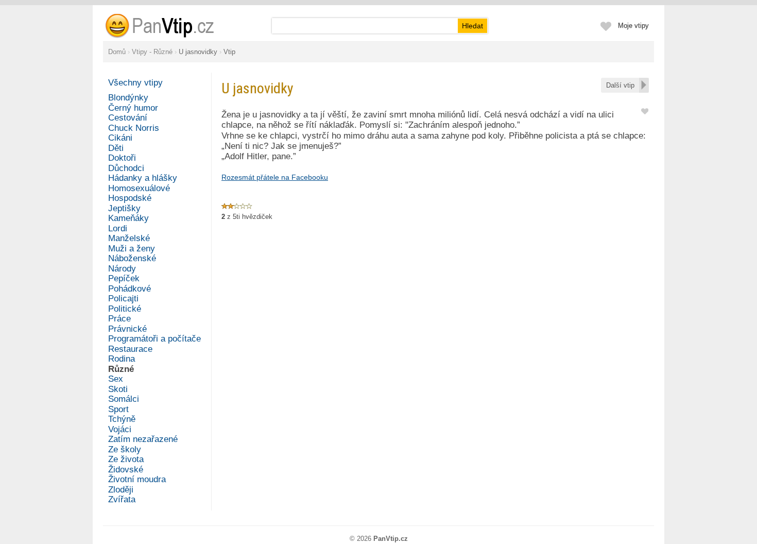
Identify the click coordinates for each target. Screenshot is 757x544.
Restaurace (130, 349)
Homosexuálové (139, 188)
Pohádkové (129, 289)
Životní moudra (137, 479)
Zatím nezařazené (143, 439)
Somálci (123, 399)
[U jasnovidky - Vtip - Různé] (172, 25)
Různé (121, 369)
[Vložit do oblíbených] (645, 110)
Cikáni (120, 138)
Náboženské (132, 258)
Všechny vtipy (135, 83)
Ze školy (124, 449)
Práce (119, 319)
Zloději (120, 490)
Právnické (127, 329)
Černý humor (133, 108)
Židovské (125, 469)
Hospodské (129, 198)
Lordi (117, 228)
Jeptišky (124, 208)
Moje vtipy (633, 25)
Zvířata (121, 499)
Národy (122, 269)
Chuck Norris (133, 128)
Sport (118, 409)
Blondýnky (128, 98)
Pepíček (124, 278)
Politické (124, 309)
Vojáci (119, 429)
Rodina (121, 359)
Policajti (123, 298)
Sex (115, 379)
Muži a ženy (131, 248)
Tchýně (121, 419)
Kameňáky (128, 218)
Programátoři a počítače (154, 339)
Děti (116, 148)
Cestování (127, 118)
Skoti (118, 389)
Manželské (129, 238)
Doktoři (122, 158)
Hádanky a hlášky (142, 178)
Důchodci (126, 168)
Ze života (126, 459)
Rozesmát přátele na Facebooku (274, 177)
